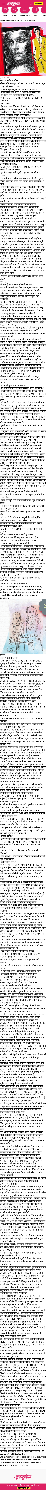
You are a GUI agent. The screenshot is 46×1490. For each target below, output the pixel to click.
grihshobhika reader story (12, 589)
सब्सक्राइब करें (23, 1488)
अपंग (2, 655)
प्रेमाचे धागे (4, 77)
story (27, 595)
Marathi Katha (22, 1462)
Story (11, 586)
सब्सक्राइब (38, 3)
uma (7, 586)
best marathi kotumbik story (28, 586)
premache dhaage (16, 592)
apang (17, 1457)
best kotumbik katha (17, 1459)
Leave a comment (20, 1465)
